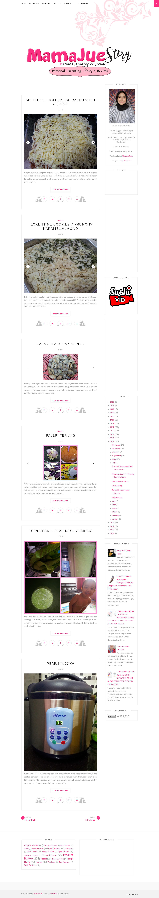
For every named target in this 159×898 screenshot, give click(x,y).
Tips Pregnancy (64, 862)
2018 (112, 427)
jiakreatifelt (53, 893)
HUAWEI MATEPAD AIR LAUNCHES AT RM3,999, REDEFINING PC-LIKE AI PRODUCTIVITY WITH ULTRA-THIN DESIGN (121, 617)
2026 (112, 402)
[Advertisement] (79, 23)
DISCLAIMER (83, 3)
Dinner (26, 849)
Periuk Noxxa (60, 663)
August (115, 459)
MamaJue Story (127, 156)
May (114, 505)
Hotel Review (69, 849)
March (114, 512)
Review (39, 862)
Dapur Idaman (65, 845)
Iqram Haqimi (63, 852)
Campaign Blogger (50, 845)
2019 (112, 423)
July (114, 463)
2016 (112, 434)
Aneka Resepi (70, 3)
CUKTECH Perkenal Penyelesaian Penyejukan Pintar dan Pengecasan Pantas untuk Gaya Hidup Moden (120, 582)
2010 (112, 533)
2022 (112, 413)
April (114, 508)
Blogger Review (31, 845)
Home (23, 3)
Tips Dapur (51, 862)
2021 (112, 416)
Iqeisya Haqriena (48, 852)
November (116, 449)
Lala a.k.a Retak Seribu (60, 344)
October (115, 452)
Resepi (60, 220)
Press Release (49, 855)
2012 (112, 526)
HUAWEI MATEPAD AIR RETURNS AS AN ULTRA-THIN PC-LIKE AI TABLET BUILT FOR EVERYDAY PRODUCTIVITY (121, 678)
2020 (112, 420)
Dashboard (34, 3)
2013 (112, 523)
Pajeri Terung (60, 435)
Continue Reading (60, 189)
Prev (28, 142)
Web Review (29, 865)
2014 (112, 441)
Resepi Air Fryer (58, 859)
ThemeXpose (38, 893)
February (115, 515)
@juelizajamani (125, 161)
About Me (46, 3)
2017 (112, 431)
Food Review (54, 848)
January (115, 519)
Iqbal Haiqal (32, 852)
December (116, 445)
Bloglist (57, 3)
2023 (112, 409)
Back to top (132, 894)
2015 (112, 438)
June (114, 501)
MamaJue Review (31, 855)
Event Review (37, 848)
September (116, 456)
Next (93, 142)
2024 (112, 406)
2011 (112, 530)
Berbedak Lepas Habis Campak (60, 531)
